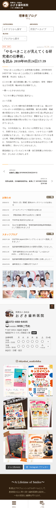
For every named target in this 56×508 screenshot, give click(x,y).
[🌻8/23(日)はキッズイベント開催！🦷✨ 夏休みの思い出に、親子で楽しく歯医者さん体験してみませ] (41, 380)
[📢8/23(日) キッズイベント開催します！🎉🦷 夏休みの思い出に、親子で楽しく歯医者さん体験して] (15, 413)
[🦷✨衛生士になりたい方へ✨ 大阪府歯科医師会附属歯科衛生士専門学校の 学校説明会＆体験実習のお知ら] (15, 380)
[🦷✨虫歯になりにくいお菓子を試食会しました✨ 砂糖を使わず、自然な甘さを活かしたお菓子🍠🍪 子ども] (41, 413)
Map (34, 333)
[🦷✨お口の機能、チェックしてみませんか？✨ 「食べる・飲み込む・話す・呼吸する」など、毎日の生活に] (15, 446)
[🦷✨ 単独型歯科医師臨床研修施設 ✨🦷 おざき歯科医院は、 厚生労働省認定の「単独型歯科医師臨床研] (41, 446)
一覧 (51, 197)
